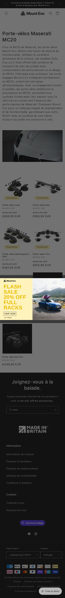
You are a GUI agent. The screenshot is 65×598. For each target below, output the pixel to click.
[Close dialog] (63, 280)
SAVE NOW (9, 314)
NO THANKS (8, 317)
